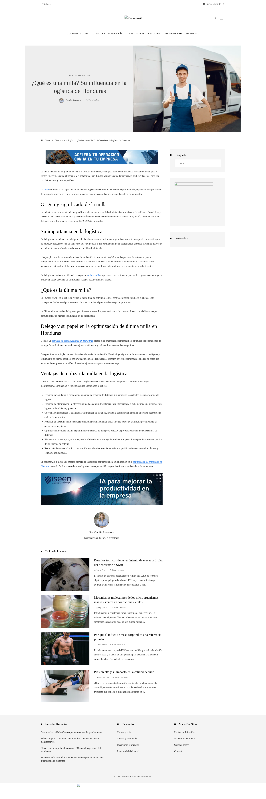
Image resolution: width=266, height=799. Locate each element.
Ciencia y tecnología (79, 76)
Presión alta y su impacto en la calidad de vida (124, 672)
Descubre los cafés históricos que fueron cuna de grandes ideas (71, 732)
